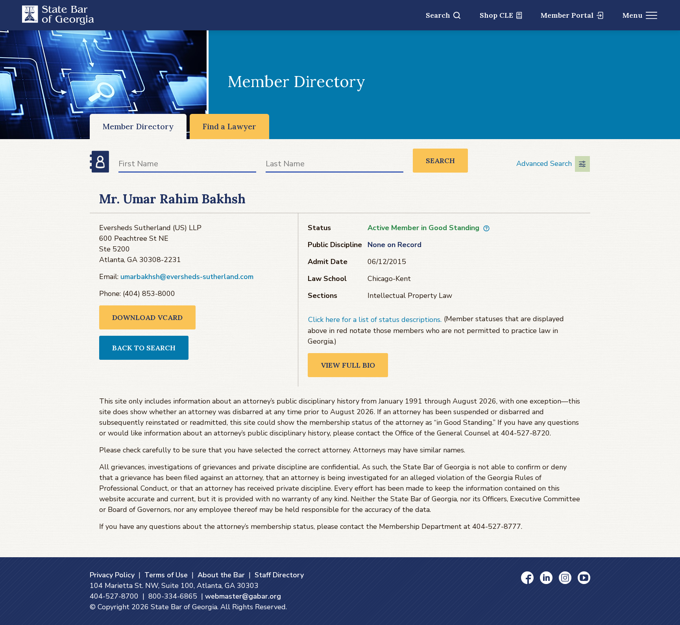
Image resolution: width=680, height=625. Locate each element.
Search (438, 15)
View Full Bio (348, 365)
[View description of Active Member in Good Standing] (486, 228)
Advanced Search (544, 163)
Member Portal (567, 15)
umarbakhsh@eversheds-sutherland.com (186, 276)
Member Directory (138, 126)
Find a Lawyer (229, 126)
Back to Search (144, 347)
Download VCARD (147, 317)
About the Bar (221, 575)
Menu (633, 15)
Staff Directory (279, 575)
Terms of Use (166, 575)
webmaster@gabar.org (243, 596)
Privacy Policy (112, 575)
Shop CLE (496, 15)
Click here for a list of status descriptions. (375, 319)
